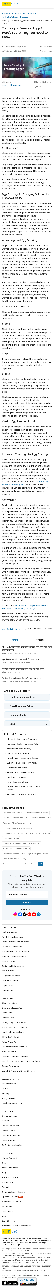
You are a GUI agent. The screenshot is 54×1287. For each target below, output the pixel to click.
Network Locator (9, 1140)
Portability (6, 1187)
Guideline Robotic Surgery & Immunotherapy (21, 1061)
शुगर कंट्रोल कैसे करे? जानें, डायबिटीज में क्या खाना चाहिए (23, 659)
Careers (5, 1121)
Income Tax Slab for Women (38, 813)
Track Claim (7, 1206)
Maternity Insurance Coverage (22, 739)
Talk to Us (29, 1280)
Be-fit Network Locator (12, 1145)
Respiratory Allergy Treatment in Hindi (17, 823)
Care (4, 1163)
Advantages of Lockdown (40, 833)
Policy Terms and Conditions (14, 1027)
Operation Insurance (17, 767)
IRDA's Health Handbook (12, 1037)
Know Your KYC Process (12, 1201)
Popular (14, 639)
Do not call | (24, 1243)
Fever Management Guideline (15, 1056)
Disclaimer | (6, 1238)
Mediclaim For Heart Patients (21, 794)
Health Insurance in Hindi (41, 818)
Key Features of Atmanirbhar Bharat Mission (19, 864)
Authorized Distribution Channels (16, 1225)
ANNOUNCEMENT (9, 1051)
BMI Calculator (8, 1211)
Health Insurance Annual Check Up (16, 848)
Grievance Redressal (11, 1135)
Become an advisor (10, 1126)
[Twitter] (25, 914)
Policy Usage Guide (10, 1041)
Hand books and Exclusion (13, 1032)
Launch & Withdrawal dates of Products (19, 1071)
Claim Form (7, 1012)
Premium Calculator (11, 1177)
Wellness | (43, 1240)
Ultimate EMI (7, 990)
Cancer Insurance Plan (18, 753)
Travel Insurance (9, 971)
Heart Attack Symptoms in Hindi (15, 833)
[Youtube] (29, 914)
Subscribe (27, 902)
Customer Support (10, 1116)
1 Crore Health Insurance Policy (15, 951)
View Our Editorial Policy (12, 629)
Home (7, 13)
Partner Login (7, 1182)
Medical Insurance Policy (19, 748)
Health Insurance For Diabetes (22, 772)
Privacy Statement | (18, 1238)
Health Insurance (9, 932)
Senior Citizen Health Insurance (15, 941)
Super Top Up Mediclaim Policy (22, 762)
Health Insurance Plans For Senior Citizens (23, 788)
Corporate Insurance (11, 975)
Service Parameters (10, 1066)
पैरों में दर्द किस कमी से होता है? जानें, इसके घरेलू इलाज (21, 678)
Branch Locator (8, 1130)
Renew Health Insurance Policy (14, 859)
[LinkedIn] (39, 914)
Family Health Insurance (12, 937)
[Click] (46, 697)
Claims (5, 1088)
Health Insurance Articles (23, 13)
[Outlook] (34, 914)
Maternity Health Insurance (14, 956)
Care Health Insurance (12, 85)
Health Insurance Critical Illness (22, 758)
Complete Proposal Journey (14, 1192)
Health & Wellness (10, 17)
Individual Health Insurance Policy (23, 744)
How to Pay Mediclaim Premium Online (17, 828)
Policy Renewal (8, 1098)
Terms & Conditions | (34, 1238)
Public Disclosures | (15, 1240)
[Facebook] (20, 914)
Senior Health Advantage (13, 966)
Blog (4, 1172)
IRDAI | (49, 1240)
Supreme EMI (7, 985)
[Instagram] (15, 914)
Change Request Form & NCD (15, 1022)
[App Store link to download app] (10, 1284)
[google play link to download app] (28, 1284)
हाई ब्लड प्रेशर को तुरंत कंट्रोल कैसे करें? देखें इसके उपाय (23, 669)
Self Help (6, 1093)
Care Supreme (8, 961)
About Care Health (10, 1167)
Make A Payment (9, 1158)
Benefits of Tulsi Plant (11, 838)
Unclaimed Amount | (31, 1240)
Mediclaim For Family (17, 777)
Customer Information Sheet (15, 1046)
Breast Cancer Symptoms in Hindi (16, 818)
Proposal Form (8, 1017)
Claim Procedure (9, 1003)
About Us (22, 1245)
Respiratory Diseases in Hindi (14, 854)
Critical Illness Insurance (12, 946)
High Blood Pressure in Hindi (13, 813)
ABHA (4, 1216)
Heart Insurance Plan (17, 782)
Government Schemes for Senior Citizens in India (21, 843)
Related (39, 639)
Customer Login (9, 1083)
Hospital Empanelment (12, 1103)
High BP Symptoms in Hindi (38, 854)
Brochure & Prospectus (12, 1008)
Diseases (24, 17)
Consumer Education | (10, 1243)
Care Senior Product (11, 980)
